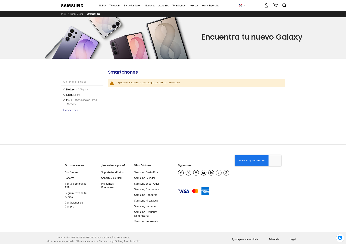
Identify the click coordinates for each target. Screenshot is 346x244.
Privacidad (274, 240)
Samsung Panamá (145, 206)
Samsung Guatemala (146, 189)
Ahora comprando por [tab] (75, 82)
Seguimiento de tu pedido (75, 195)
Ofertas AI (193, 6)
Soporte (69, 178)
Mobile (102, 6)
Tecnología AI (178, 6)
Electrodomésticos (132, 6)
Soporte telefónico (112, 173)
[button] (245, 5)
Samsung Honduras (145, 195)
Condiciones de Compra (74, 205)
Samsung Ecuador (144, 178)
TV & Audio (114, 6)
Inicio (63, 13)
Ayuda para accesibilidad (245, 240)
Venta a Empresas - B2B (76, 186)
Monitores (150, 6)
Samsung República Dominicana (146, 214)
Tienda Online (76, 13)
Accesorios (163, 6)
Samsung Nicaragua (146, 201)
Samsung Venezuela (146, 222)
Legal (293, 240)
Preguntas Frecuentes (108, 186)
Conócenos (71, 173)
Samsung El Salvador (146, 184)
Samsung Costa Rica (146, 173)
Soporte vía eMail (111, 178)
